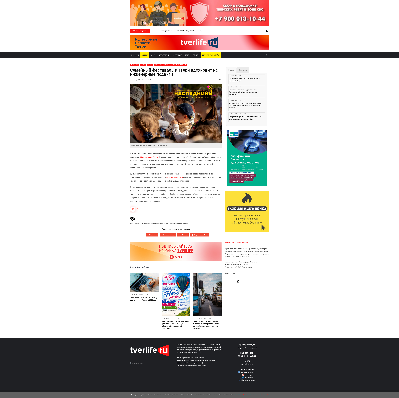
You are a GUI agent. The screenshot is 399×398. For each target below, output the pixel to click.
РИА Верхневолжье (248, 380)
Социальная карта (179, 65)
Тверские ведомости (248, 372)
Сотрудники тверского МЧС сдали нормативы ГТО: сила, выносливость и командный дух (245, 118)
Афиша (145, 55)
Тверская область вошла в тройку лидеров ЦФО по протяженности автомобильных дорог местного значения (245, 105)
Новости (135, 55)
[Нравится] (132, 209)
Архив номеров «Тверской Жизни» (236, 242)
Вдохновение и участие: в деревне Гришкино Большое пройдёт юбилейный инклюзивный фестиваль (243, 92)
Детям (143, 65)
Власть (196, 55)
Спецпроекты (164, 55)
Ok (267, 395)
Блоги (187, 55)
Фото (153, 55)
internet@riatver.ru (247, 364)
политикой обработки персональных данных (250, 395)
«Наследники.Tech (174, 177)
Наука (150, 65)
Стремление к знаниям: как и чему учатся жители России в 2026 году (244, 80)
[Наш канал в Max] (267, 31)
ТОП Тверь (248, 375)
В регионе (178, 55)
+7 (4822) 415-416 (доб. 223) (185, 31)
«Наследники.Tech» (148, 157)
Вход (200, 31)
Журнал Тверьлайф (210, 55)
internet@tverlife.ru (166, 31)
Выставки (134, 65)
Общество (167, 65)
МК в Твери (249, 377)
